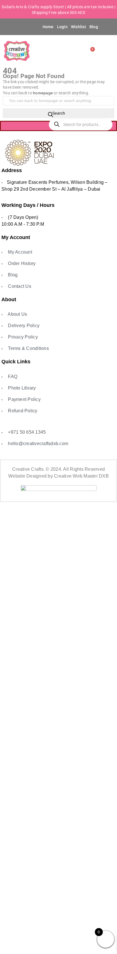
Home (48, 27)
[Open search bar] (50, 115)
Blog (93, 27)
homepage (43, 93)
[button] (11, 26)
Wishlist (78, 27)
